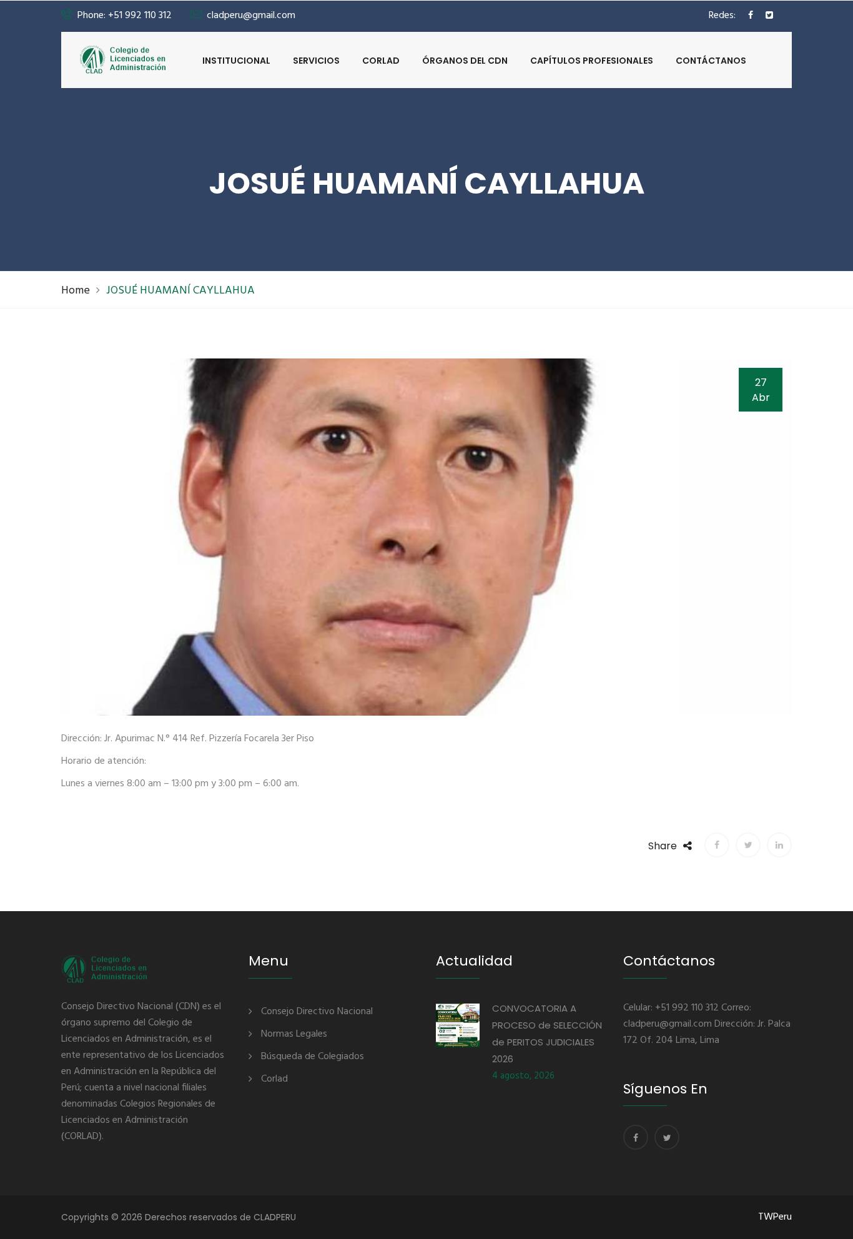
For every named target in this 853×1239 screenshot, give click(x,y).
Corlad (381, 60)
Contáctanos (711, 60)
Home (75, 291)
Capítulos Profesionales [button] (591, 60)
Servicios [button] (316, 60)
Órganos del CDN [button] (465, 60)
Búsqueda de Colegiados (312, 1057)
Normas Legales (294, 1034)
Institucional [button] (236, 60)
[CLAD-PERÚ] (123, 60)
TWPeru (775, 1217)
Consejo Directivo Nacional (317, 1012)
